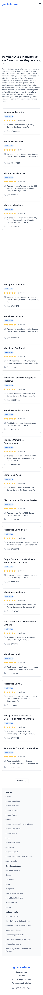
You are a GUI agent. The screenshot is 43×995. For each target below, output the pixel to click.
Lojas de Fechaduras (14, 944)
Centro (8, 796)
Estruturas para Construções (17, 935)
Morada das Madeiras (14, 173)
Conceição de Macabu (14, 893)
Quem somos (21, 972)
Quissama (9, 875)
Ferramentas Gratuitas (21, 983)
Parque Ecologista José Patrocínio (19, 856)
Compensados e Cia (14, 112)
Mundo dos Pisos (12, 475)
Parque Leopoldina (13, 801)
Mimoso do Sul (11, 902)
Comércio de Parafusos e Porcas (18, 926)
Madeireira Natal (12, 654)
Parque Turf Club (12, 806)
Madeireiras (9, 116)
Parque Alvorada (12, 852)
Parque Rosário (12, 810)
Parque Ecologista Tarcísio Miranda (19, 824)
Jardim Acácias (12, 861)
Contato (21, 975)
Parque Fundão (11, 833)
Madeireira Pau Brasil (14, 348)
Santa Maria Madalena (14, 898)
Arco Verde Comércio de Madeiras (21, 748)
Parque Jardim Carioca (14, 829)
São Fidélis (10, 879)
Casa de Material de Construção (18, 921)
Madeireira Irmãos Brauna (16, 410)
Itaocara (9, 907)
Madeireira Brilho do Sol (15, 530)
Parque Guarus (11, 815)
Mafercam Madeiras (13, 205)
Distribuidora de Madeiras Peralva (20, 500)
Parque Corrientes (13, 843)
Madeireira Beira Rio (14, 141)
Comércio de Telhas (13, 930)
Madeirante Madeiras (14, 592)
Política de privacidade (21, 979)
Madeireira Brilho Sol (14, 684)
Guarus (8, 820)
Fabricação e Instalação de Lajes (18, 939)
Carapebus (10, 889)
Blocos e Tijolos (12, 916)
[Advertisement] (21, 31)
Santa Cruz (10, 847)
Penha (8, 838)
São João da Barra (13, 870)
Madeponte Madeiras (14, 284)
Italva (8, 884)
